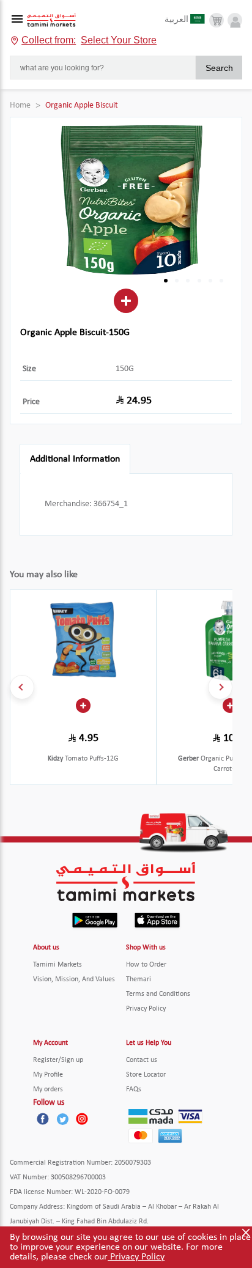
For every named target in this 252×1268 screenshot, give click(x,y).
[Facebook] (43, 1119)
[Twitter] (62, 1119)
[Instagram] (82, 1119)
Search (219, 68)
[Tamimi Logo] (51, 20)
